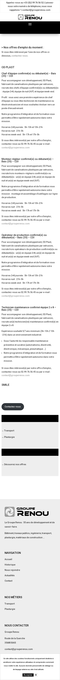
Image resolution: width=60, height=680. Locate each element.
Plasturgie (10, 609)
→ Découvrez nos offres (14, 464)
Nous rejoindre (12, 570)
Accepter (28, 675)
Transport (10, 603)
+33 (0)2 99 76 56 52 (34, 2)
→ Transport (8, 430)
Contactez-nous (13, 406)
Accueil (8, 559)
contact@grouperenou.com (36, 10)
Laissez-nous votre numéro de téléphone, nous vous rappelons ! (31, 6)
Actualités (10, 575)
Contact (8, 581)
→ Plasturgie (8, 437)
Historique (10, 564)
